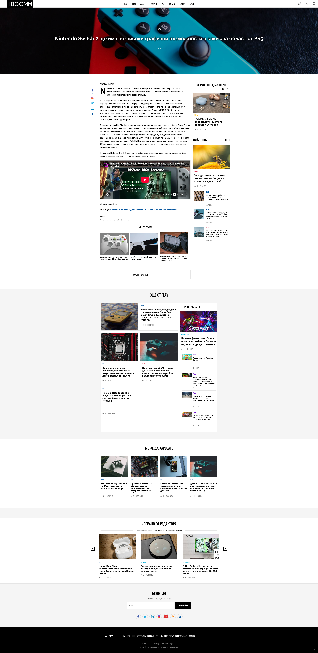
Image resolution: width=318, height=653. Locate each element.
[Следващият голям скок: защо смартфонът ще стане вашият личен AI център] (119, 547)
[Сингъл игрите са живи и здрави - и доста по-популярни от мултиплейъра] (187, 395)
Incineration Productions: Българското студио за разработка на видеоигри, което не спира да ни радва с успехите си (204, 381)
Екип (134, 636)
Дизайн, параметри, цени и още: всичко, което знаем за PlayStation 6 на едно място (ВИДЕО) (203, 487)
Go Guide (192, 636)
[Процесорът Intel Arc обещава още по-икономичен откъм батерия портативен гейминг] (144, 466)
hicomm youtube (166, 616)
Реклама (159, 636)
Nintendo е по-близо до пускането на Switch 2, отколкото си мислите (144, 210)
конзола (126, 220)
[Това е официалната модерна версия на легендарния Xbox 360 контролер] (114, 244)
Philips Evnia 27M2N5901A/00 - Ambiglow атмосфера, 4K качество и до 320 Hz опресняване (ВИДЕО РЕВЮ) (158, 570)
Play (163, 4)
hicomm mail (180, 616)
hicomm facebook (138, 616)
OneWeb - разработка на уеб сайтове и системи (159, 647)
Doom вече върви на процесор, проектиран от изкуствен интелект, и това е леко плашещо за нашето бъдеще (118, 373)
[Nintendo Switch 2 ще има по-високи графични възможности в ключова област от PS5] (92, 98)
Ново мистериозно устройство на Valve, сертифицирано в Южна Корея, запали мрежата (174, 258)
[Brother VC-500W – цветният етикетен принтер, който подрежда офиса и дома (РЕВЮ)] (203, 547)
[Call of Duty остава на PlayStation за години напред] (144, 244)
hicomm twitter (145, 616)
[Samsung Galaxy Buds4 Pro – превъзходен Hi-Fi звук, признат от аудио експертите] (199, 198)
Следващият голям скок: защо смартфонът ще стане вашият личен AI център (114, 568)
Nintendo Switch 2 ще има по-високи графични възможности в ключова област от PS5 (159, 38)
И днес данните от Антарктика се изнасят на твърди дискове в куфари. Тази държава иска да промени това (217, 235)
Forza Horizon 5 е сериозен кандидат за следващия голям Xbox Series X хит (203, 417)
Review (182, 4)
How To (172, 4)
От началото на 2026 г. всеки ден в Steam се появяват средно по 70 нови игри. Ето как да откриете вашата (157, 372)
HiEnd (134, 4)
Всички (225, 89)
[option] (212, 199)
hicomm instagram (159, 616)
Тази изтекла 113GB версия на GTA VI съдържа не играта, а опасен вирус (114, 486)
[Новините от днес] (299, 3)
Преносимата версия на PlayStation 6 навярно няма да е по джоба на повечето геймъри (118, 397)
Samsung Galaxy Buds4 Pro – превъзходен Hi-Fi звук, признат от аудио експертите (217, 198)
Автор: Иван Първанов (107, 84)
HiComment (153, 4)
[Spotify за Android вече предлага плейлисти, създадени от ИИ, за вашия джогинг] (173, 466)
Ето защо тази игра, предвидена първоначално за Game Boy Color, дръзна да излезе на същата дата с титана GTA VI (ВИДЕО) (158, 314)
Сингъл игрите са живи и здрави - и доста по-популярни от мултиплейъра (204, 398)
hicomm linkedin (152, 616)
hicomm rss (173, 616)
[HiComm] (20, 4)
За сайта (126, 636)
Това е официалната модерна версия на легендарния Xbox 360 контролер (114, 258)
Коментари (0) (140, 274)
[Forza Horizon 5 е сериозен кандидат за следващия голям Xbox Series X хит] (187, 415)
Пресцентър (169, 636)
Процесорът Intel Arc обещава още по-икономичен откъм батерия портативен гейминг (141, 488)
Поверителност (181, 636)
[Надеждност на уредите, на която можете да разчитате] (211, 104)
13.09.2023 (159, 48)
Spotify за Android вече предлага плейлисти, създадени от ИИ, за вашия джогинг (173, 487)
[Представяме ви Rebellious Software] (187, 357)
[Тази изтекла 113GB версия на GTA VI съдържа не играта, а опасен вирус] (114, 466)
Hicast (191, 4)
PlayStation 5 (117, 220)
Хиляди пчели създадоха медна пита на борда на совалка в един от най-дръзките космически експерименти (209, 182)
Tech (126, 4)
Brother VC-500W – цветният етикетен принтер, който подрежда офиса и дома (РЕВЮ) (199, 568)
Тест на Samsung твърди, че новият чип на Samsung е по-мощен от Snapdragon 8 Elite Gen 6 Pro (216, 217)
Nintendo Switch (106, 220)
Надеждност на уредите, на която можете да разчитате (211, 122)
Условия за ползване (145, 636)
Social (142, 4)
